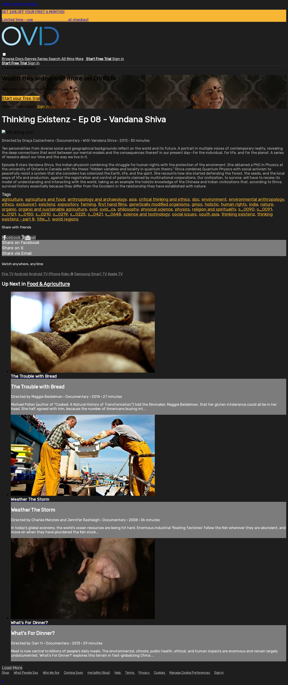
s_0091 (264, 209)
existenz (46, 204)
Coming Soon (73, 673)
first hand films (112, 204)
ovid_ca (107, 209)
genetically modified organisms (159, 204)
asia (133, 199)
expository (68, 204)
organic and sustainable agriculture (52, 209)
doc (195, 199)
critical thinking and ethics (164, 199)
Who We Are (51, 673)
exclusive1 (26, 204)
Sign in (118, 59)
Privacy (144, 673)
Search (55, 59)
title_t (43, 219)
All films (67, 59)
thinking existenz (238, 214)
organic (9, 209)
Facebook (12, 237)
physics (182, 209)
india (253, 204)
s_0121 (9, 214)
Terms (130, 673)
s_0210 (43, 214)
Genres (31, 59)
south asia (209, 214)
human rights (234, 204)
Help (118, 673)
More (79, 59)
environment (214, 199)
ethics (8, 204)
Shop (5, 673)
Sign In (34, 63)
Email (30, 237)
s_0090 (246, 209)
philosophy (128, 209)
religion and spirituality (214, 209)
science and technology (146, 214)
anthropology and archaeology (97, 199)
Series (43, 59)
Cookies (160, 673)
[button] (4, 54)
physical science (157, 209)
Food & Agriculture (48, 284)
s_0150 (25, 214)
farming (88, 204)
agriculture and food (45, 199)
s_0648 (113, 214)
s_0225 (78, 214)
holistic (212, 204)
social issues (184, 214)
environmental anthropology (256, 199)
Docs (20, 59)
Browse (8, 59)
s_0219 (60, 214)
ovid (93, 209)
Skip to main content (19, 4)
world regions (65, 219)
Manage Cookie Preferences (190, 673)
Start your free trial (21, 98)
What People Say (26, 673)
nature (266, 204)
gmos (197, 204)
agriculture (12, 199)
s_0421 (95, 214)
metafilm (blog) (99, 673)
